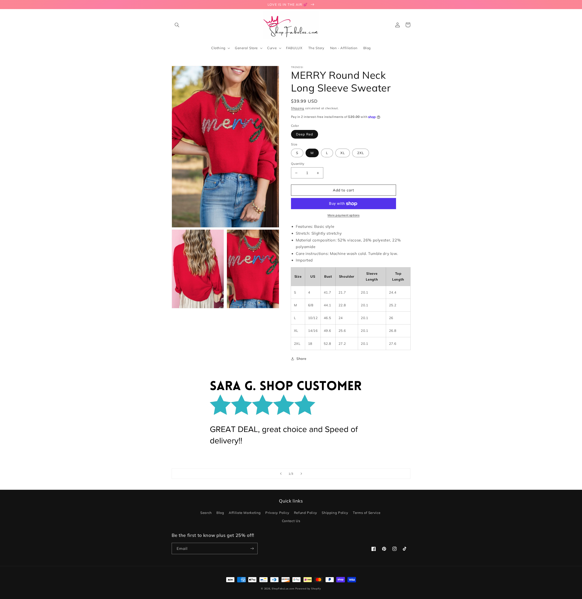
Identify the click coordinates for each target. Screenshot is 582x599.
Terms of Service (366, 512)
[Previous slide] (281, 474)
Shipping (297, 108)
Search (206, 512)
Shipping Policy (335, 512)
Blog (220, 512)
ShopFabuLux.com (283, 588)
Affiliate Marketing (245, 512)
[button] (177, 25)
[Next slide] (301, 474)
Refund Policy (305, 512)
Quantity (297, 163)
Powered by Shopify (308, 588)
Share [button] (301, 358)
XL (342, 153)
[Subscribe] (252, 548)
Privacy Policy (277, 512)
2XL (360, 153)
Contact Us (291, 521)
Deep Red (304, 134)
